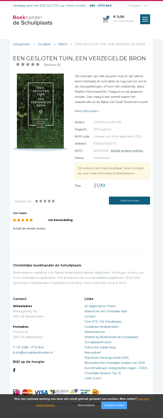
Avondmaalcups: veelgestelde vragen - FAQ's (115, 368)
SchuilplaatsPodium (98, 342)
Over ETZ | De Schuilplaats (102, 321)
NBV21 (63, 44)
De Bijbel (44, 44)
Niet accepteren (86, 405)
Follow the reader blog (100, 347)
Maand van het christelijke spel (105, 311)
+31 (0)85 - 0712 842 (30, 347)
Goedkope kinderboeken (101, 327)
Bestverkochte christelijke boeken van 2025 (114, 363)
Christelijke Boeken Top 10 (102, 373)
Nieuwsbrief (92, 352)
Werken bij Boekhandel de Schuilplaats (111, 337)
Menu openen (145, 19)
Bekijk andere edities (127, 151)
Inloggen (134, 5)
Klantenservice (94, 332)
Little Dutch (92, 378)
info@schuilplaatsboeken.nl (34, 352)
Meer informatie (86, 111)
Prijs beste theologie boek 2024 (106, 357)
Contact (90, 316)
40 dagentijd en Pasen (100, 306)
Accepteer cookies (114, 405)
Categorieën (22, 44)
